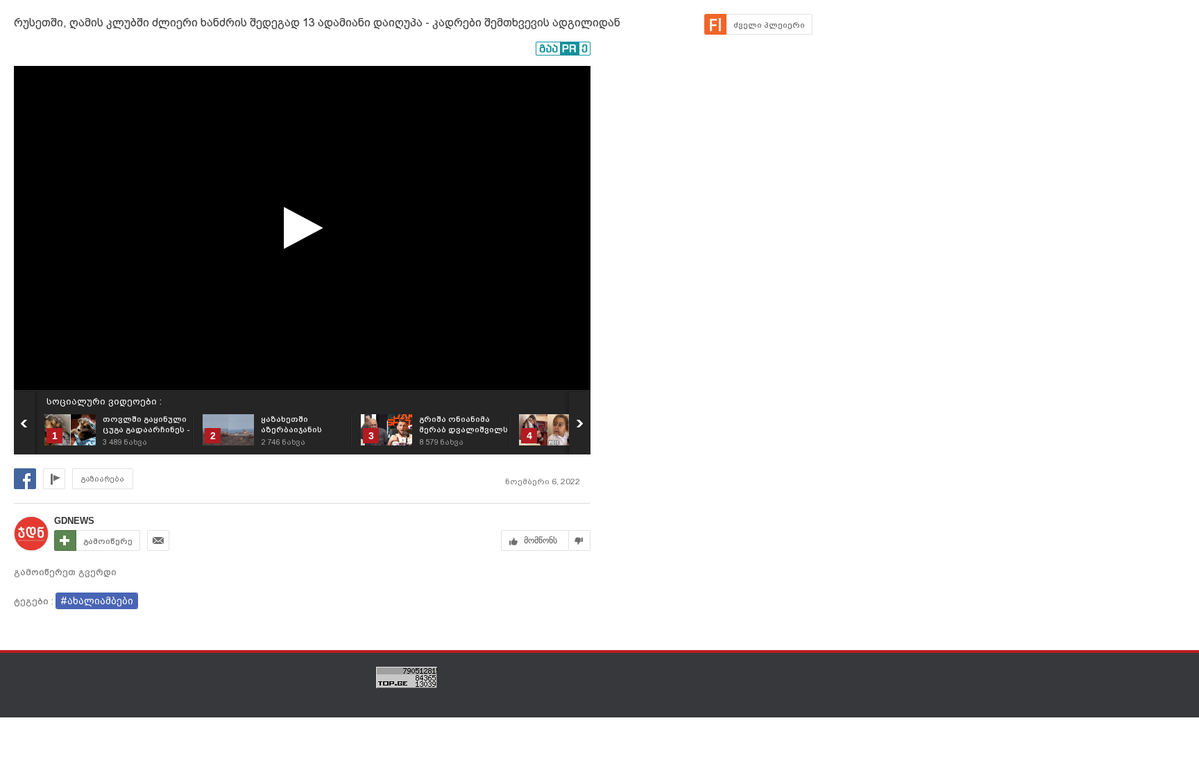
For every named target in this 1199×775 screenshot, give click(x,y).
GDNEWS (74, 520)
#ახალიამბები (96, 600)
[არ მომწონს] (579, 540)
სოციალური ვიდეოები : (104, 401)
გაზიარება (102, 479)
